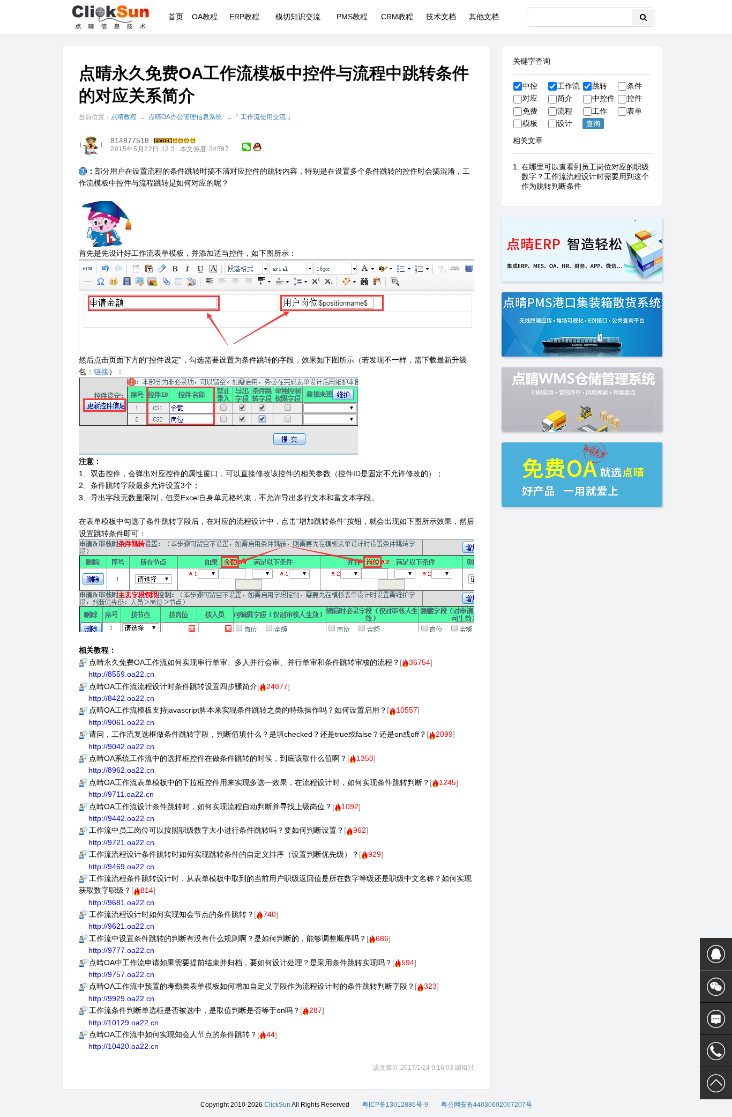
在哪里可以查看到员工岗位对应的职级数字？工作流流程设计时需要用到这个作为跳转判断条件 (585, 176)
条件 (634, 86)
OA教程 (205, 16)
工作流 (568, 86)
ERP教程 (244, 16)
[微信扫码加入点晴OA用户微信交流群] (716, 987)
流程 (564, 111)
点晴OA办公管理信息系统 (185, 117)
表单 (634, 111)
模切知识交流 (297, 16)
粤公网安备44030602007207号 (486, 1104)
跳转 (599, 86)
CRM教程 (397, 16)
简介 (564, 98)
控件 (634, 98)
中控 (529, 86)
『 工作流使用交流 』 (263, 117)
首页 (175, 16)
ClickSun (277, 1104)
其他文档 (484, 16)
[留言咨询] (716, 1019)
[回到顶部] (716, 1083)
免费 (529, 111)
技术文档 (441, 16)
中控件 (603, 98)
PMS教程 (352, 16)
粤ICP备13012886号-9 (395, 1104)
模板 (529, 123)
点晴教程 (124, 117)
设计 (564, 123)
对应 (529, 98)
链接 (101, 371)
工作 (599, 111)
